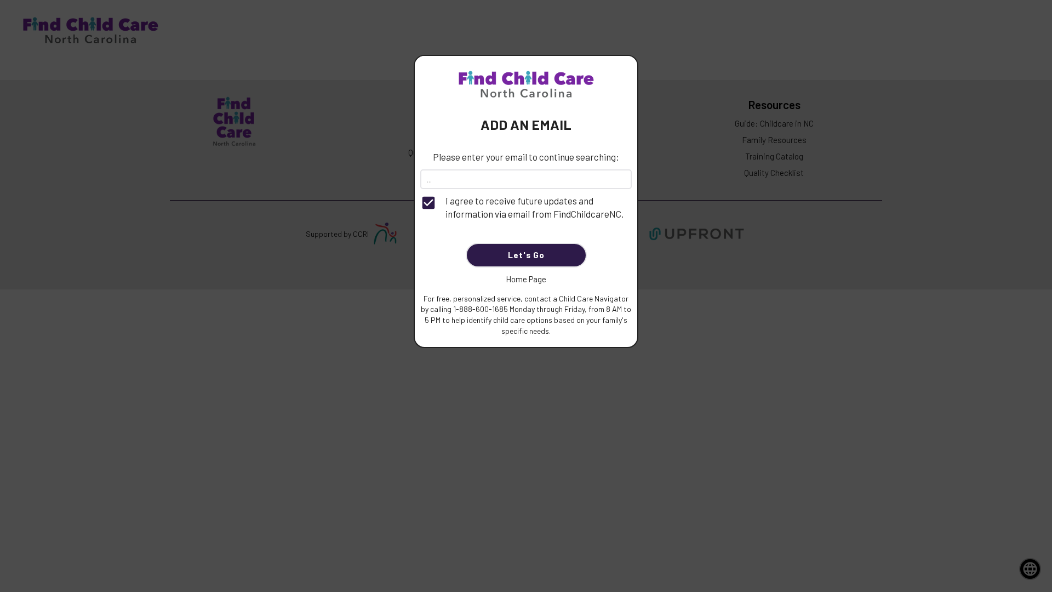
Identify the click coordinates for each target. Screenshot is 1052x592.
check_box (428, 203)
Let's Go (526, 255)
